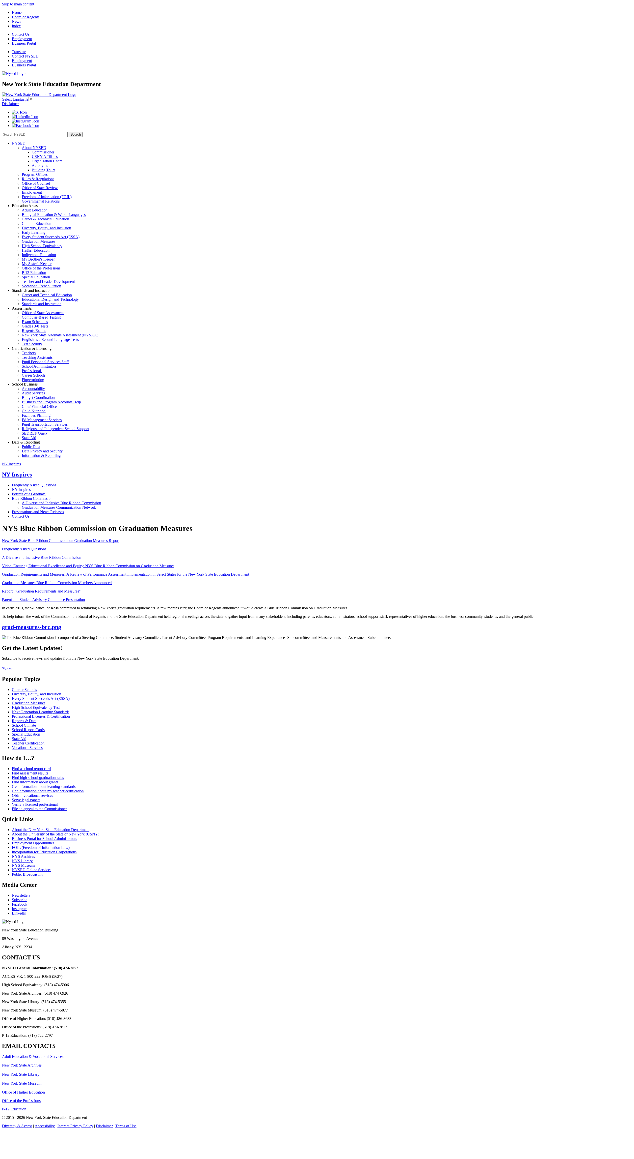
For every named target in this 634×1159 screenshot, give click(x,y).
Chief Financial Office (39, 406)
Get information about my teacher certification (48, 791)
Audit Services (33, 393)
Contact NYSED (25, 56)
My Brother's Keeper (38, 259)
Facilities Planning (36, 415)
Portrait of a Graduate (29, 494)
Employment (22, 39)
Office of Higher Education (24, 1092)
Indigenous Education (39, 255)
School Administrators (39, 366)
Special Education (36, 277)
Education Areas (25, 206)
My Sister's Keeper (37, 264)
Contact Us (20, 34)
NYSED (19, 143)
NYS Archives (23, 856)
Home (17, 12)
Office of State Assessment (43, 313)
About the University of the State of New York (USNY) (55, 834)
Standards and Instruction (32, 290)
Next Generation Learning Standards (40, 712)
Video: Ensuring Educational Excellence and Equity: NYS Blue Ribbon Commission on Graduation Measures (88, 566)
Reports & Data (24, 721)
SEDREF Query (35, 433)
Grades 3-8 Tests (35, 326)
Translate (19, 52)
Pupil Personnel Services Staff (45, 362)
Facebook (19, 904)
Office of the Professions (41, 268)
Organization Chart (47, 161)
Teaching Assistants (37, 357)
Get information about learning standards (44, 786)
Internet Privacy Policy (75, 1126)
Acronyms (40, 165)
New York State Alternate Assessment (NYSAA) (60, 335)
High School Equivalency (42, 246)
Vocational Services (27, 747)
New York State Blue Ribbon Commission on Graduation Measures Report (60, 540)
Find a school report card (31, 769)
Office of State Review (40, 188)
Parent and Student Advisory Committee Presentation (43, 599)
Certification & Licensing (32, 348)
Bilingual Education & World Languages (54, 214)
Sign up (7, 668)
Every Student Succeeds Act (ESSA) (50, 237)
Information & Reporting (41, 455)
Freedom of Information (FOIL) (47, 197)
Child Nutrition (34, 411)
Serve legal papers (26, 800)
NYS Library (22, 861)
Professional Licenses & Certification (41, 716)
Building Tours (43, 170)
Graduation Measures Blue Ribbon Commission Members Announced (57, 583)
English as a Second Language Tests (50, 339)
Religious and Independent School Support (55, 429)
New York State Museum (22, 1083)
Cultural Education (36, 223)
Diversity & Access (17, 1126)
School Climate (24, 725)
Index (16, 26)
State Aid (29, 438)
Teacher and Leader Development (48, 281)
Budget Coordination (38, 397)
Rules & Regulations (38, 179)
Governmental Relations (41, 201)
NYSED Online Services (31, 870)
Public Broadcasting (27, 874)
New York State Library (21, 1074)
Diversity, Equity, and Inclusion (46, 228)
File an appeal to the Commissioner (39, 809)
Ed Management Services (42, 420)
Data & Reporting (26, 442)
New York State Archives (22, 1065)
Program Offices (35, 174)
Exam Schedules (35, 322)
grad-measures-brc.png (31, 627)
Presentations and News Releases (38, 512)
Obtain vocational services (32, 795)
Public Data (31, 447)
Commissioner (43, 152)
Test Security (32, 344)
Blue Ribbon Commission (32, 498)
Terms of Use (125, 1126)
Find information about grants (35, 782)
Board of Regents (25, 17)
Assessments (22, 308)
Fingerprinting (33, 380)
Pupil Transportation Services (45, 424)
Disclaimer (10, 104)
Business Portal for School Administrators (44, 838)
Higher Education (36, 250)
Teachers (29, 353)
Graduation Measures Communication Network (59, 507)
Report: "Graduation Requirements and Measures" (41, 591)
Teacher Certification (28, 743)
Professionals (32, 371)
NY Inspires (11, 464)
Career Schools (34, 375)
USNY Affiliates (45, 156)
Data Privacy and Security (42, 451)
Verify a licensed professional (35, 804)
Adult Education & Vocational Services (33, 1056)
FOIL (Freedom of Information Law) (41, 847)
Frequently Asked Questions (34, 485)
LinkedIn (19, 913)
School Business (25, 384)
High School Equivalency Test (36, 707)
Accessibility (45, 1126)
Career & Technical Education (45, 219)
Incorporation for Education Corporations (44, 852)
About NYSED (34, 148)
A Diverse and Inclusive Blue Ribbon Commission (61, 503)
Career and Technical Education (47, 295)
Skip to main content (18, 4)
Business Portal (24, 43)
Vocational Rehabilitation (41, 286)
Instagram (19, 909)
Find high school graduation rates (38, 777)
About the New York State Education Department (50, 830)
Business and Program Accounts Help (51, 402)
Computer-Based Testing (41, 317)
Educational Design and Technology (50, 299)
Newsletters (21, 895)
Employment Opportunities (33, 843)
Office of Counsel (36, 183)
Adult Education (35, 210)
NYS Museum (23, 865)
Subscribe (19, 900)
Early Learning (33, 232)
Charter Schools (24, 689)
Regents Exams (34, 330)
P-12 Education (34, 272)
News (16, 21)
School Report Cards (28, 730)
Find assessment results (30, 773)
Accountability (33, 388)
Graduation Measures (38, 241)
